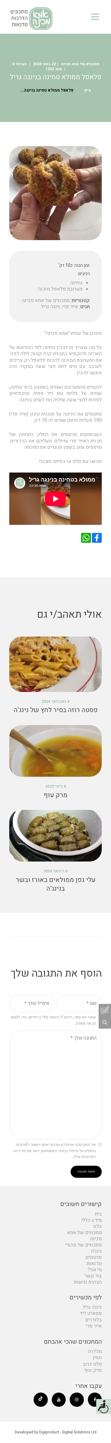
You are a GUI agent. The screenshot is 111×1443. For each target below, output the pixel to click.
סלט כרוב (92, 1364)
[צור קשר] (105, 1010)
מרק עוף (56, 795)
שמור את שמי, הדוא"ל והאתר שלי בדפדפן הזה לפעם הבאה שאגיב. (53, 1020)
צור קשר (93, 1276)
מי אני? (95, 1269)
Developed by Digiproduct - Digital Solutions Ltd (56, 1432)
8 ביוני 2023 (55, 786)
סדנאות (94, 1263)
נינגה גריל (50, 306)
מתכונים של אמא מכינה (80, 64)
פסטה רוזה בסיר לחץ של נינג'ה (56, 710)
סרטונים (93, 1257)
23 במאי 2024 (44, 64)
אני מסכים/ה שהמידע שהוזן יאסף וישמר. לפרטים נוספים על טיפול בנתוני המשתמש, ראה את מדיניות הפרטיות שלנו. (55, 1151)
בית (87, 90)
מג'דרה (95, 1351)
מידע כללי (91, 1220)
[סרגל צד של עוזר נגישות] (103, 1406)
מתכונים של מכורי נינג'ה (83, 1248)
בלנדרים (93, 1320)
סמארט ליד (91, 1313)
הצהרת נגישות (88, 1282)
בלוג (97, 1226)
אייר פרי (70, 306)
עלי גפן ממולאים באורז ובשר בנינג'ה (56, 884)
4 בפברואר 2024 (55, 701)
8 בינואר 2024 (55, 871)
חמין (97, 1357)
